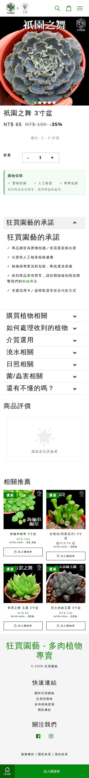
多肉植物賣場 (45, 704)
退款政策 (61, 754)
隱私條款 (44, 709)
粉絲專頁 (29, 281)
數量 (7, 155)
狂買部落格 (44, 699)
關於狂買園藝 (45, 693)
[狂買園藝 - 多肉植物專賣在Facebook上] (38, 738)
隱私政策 (44, 754)
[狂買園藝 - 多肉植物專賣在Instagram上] (51, 738)
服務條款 (27, 754)
